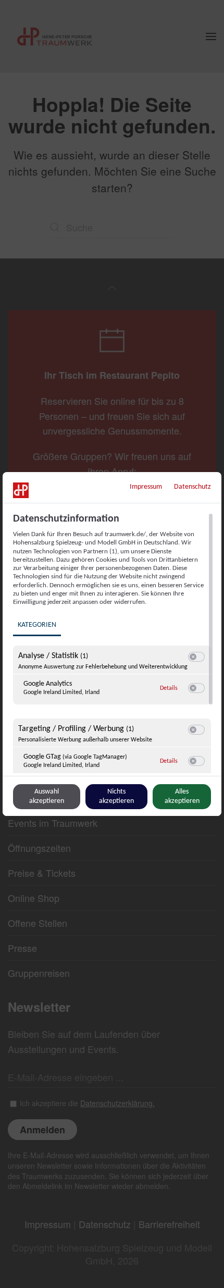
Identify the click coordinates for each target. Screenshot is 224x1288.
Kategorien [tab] (37, 625)
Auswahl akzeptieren (46, 796)
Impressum (146, 487)
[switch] (196, 657)
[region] (113, 643)
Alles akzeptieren (182, 796)
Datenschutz (192, 487)
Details (169, 688)
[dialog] (112, 644)
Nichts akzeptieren (116, 796)
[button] (193, 656)
